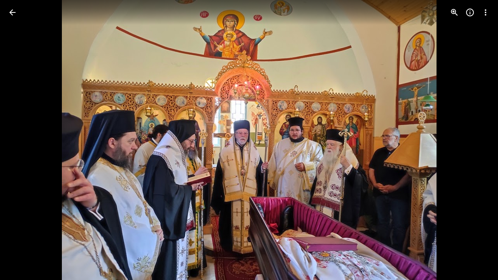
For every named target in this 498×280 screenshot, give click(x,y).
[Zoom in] (454, 12)
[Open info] (470, 12)
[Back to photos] (12, 12)
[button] (22, 140)
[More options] (485, 12)
